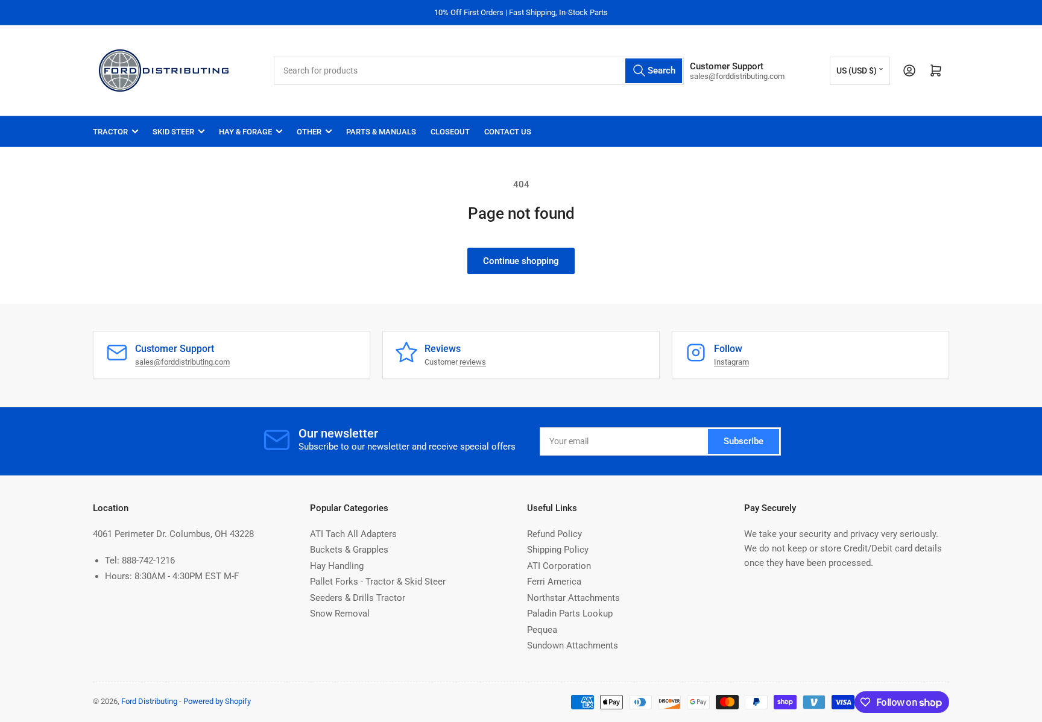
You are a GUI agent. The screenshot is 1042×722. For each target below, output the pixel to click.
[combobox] (479, 71)
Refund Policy (554, 534)
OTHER (309, 131)
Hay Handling (337, 565)
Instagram (731, 361)
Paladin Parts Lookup (570, 613)
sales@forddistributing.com (182, 361)
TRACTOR (110, 131)
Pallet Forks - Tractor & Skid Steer (378, 581)
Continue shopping (521, 261)
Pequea (542, 629)
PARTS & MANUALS (381, 131)
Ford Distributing (149, 701)
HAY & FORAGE (245, 131)
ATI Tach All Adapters (353, 534)
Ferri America (554, 581)
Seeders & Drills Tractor (357, 597)
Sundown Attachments (572, 645)
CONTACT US (507, 131)
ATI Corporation (559, 565)
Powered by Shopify (217, 701)
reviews (472, 361)
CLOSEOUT (450, 131)
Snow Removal (340, 613)
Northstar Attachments (573, 597)
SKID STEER (173, 131)
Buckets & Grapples (349, 549)
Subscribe (743, 441)
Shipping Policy (558, 549)
